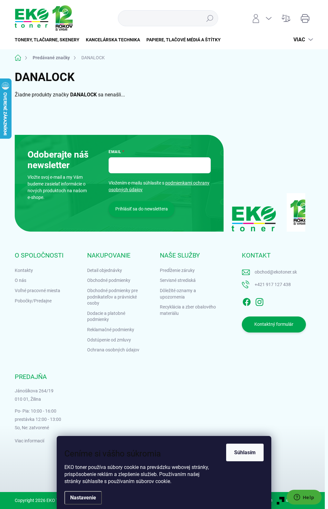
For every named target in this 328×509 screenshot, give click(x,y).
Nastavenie (83, 498)
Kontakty (24, 270)
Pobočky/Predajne (33, 300)
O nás (20, 280)
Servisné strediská (178, 280)
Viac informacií (29, 440)
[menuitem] (49, 39)
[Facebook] (246, 301)
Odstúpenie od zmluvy (109, 339)
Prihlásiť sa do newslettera (141, 208)
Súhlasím (245, 452)
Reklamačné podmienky (110, 329)
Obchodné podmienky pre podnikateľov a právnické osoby (112, 297)
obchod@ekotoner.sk (276, 272)
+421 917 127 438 (273, 284)
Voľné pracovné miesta (37, 290)
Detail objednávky (104, 270)
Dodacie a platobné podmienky (106, 316)
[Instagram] (259, 301)
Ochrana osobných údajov (113, 349)
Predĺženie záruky (177, 270)
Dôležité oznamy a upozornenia (178, 294)
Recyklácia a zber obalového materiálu (188, 310)
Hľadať (210, 18)
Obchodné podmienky (108, 280)
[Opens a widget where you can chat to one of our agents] (304, 498)
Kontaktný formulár (273, 324)
